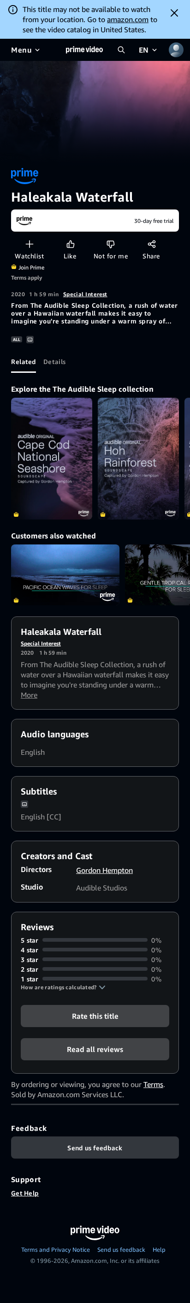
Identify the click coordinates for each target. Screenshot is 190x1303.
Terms (153, 1084)
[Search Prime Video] (121, 50)
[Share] (151, 244)
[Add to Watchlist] (29, 244)
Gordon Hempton (104, 870)
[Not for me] (110, 244)
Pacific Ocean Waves (65, 574)
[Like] (70, 244)
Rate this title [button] (95, 1015)
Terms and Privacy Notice (55, 1249)
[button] (63, 987)
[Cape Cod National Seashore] (51, 459)
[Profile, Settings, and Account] (176, 50)
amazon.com (127, 19)
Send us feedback (121, 1249)
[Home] (84, 50)
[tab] (23, 362)
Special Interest (85, 294)
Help (159, 1249)
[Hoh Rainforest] (138, 459)
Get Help (25, 1193)
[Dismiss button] (174, 13)
